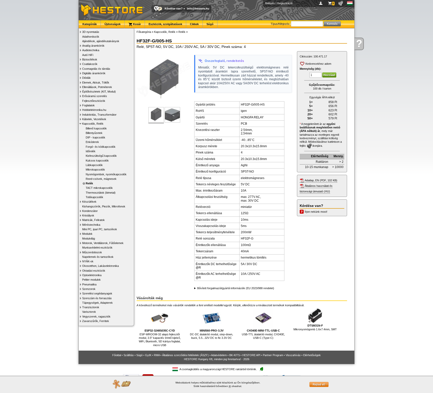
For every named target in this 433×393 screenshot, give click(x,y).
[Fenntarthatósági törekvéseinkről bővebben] (261, 369)
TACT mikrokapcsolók (99, 187)
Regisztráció (284, 3)
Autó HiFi (87, 54)
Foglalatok (88, 105)
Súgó (209, 24)
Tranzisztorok (90, 307)
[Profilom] (321, 3)
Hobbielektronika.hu (94, 109)
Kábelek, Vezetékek (94, 119)
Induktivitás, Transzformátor (99, 114)
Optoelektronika (91, 275)
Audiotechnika (90, 50)
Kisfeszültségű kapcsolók (101, 155)
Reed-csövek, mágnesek (101, 178)
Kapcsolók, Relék (92, 123)
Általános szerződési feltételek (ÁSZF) (185, 355)
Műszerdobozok (92, 252)
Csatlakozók (89, 63)
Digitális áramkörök (93, 73)
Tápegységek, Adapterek (97, 302)
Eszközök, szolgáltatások (165, 24)
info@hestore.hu (198, 8)
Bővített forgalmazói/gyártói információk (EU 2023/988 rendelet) (235, 288)
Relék (89, 183)
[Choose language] (350, 3)
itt (230, 386)
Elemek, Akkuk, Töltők (95, 82)
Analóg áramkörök (93, 45)
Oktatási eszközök (93, 270)
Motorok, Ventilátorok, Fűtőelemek (103, 243)
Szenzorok (88, 288)
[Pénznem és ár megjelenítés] (341, 3)
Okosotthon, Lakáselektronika (100, 265)
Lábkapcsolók (94, 165)
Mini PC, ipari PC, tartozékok (99, 229)
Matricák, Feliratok (93, 219)
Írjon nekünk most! (316, 211)
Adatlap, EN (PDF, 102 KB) (321, 180)
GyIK (148, 355)
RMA (157, 355)
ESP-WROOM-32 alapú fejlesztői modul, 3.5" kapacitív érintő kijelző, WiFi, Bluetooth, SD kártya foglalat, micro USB (160, 337)
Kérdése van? (174, 8)
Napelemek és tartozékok (98, 256)
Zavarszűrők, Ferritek (95, 321)
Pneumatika (89, 284)
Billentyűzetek (94, 132)
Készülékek (89, 201)
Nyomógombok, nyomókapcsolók (106, 174)
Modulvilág (88, 238)
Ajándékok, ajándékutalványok (100, 41)
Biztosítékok (89, 59)
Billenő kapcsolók (96, 128)
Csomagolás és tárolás (96, 68)
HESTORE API (251, 355)
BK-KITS (234, 355)
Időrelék (90, 151)
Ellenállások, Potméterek (97, 87)
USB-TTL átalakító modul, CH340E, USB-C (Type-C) (263, 334)
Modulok (87, 233)
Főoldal (116, 355)
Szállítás (129, 355)
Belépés (270, 3)
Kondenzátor (90, 210)
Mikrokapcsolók (95, 169)
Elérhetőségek (312, 355)
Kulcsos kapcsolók (97, 160)
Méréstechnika (91, 224)
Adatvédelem (219, 355)
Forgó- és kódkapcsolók (101, 146)
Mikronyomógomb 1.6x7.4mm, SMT (315, 327)
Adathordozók (90, 36)
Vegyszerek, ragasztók (96, 316)
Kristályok (88, 215)
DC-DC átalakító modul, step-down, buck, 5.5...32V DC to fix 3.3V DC (211, 334)
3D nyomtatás (90, 31)
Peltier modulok (91, 279)
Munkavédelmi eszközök (97, 247)
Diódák (86, 77)
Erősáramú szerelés (94, 96)
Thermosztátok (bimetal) (101, 192)
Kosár (136, 24)
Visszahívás (293, 355)
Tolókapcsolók (94, 197)
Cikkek (194, 24)
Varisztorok (89, 311)
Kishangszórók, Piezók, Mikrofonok (103, 206)
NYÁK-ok (87, 261)
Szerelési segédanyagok (97, 293)
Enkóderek (92, 141)
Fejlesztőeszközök (93, 100)
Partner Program (273, 355)
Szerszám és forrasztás (97, 298)
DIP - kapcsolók (95, 137)
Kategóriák (89, 24)
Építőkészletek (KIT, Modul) (99, 91)
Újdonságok (112, 24)
